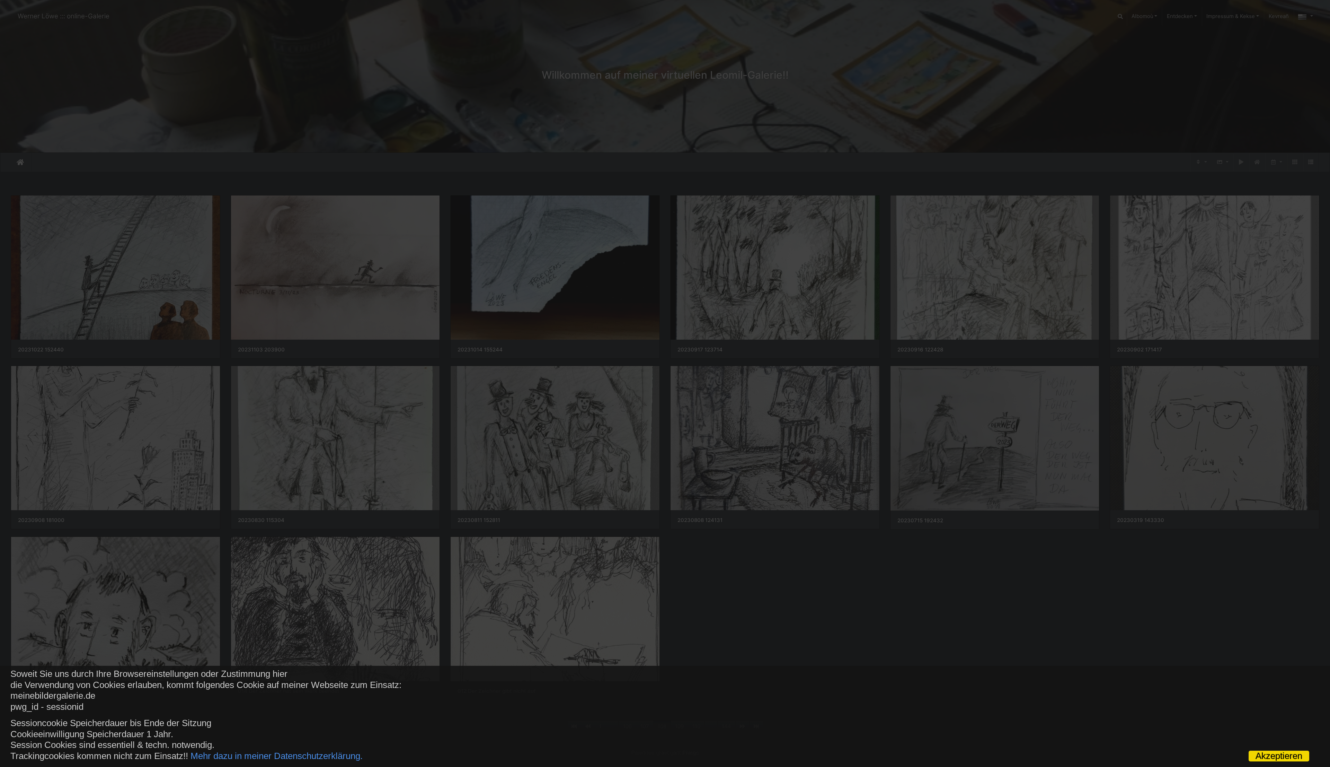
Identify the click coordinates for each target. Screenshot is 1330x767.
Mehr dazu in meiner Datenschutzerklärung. (276, 756)
